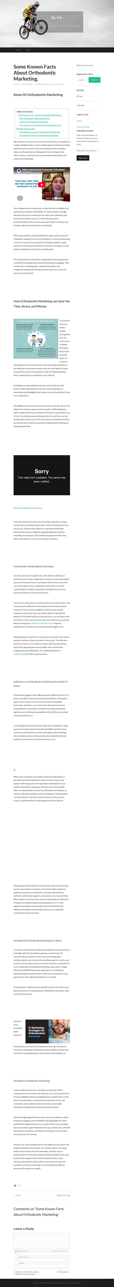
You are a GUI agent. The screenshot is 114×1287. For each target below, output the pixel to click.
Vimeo (39, 508)
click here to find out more (42, 623)
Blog (57, 18)
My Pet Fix (18, 508)
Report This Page (63, 1195)
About (28, 50)
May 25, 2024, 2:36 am (23, 84)
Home (18, 50)
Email (23, 1251)
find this (56, 902)
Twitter (80, 106)
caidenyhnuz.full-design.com (49, 84)
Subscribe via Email (85, 131)
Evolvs (31, 508)
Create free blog (83, 127)
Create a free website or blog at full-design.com (57, 1283)
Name (23, 1257)
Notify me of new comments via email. (27, 1272)
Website (21, 1263)
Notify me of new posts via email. (26, 1274)
